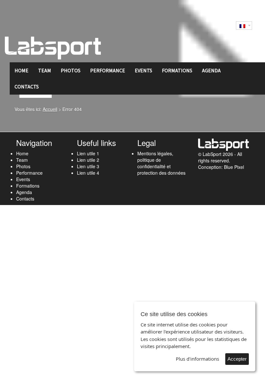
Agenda (211, 70)
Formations (177, 70)
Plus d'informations (197, 358)
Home (21, 70)
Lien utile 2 (88, 160)
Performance (107, 70)
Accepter (237, 359)
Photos (70, 70)
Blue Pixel (234, 167)
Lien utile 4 (88, 173)
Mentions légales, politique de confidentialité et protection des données (161, 163)
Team (44, 70)
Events (143, 70)
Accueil (50, 109)
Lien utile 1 (88, 153)
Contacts (27, 86)
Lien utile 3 (88, 166)
